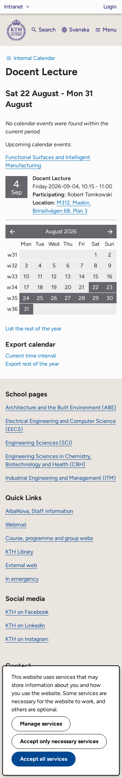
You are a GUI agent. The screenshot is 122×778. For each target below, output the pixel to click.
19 (54, 287)
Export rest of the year (32, 364)
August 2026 (61, 231)
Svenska (79, 29)
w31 (12, 255)
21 (81, 287)
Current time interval (30, 355)
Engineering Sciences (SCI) (38, 442)
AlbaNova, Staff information (39, 511)
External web (21, 565)
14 (82, 276)
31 (26, 309)
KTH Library (19, 551)
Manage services (41, 723)
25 (40, 298)
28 (82, 298)
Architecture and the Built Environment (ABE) (60, 407)
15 (95, 276)
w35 (12, 298)
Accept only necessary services (59, 741)
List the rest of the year (33, 328)
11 (40, 276)
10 (26, 276)
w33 (12, 276)
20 (68, 287)
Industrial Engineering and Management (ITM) (60, 478)
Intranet (13, 6)
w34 (12, 287)
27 (68, 298)
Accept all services (43, 759)
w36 (12, 309)
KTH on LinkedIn (25, 625)
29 (96, 298)
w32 (12, 265)
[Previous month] (10, 231)
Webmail (15, 524)
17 (26, 287)
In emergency (22, 579)
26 (54, 298)
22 (96, 287)
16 (109, 276)
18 (40, 287)
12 (54, 276)
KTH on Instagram (26, 639)
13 (67, 276)
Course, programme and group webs (49, 538)
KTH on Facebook (26, 612)
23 (109, 287)
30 (109, 298)
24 (26, 298)
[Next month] (110, 231)
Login (110, 6)
